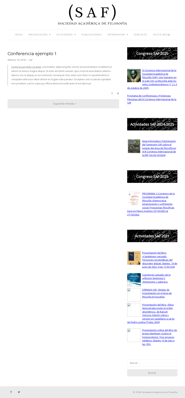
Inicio (19, 34)
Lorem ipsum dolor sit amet (26, 66)
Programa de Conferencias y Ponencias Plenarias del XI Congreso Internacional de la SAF (151, 99)
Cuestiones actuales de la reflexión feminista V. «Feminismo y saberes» (156, 278)
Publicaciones (92, 34)
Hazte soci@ (161, 34)
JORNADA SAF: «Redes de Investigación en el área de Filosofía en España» (157, 293)
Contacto (140, 34)
